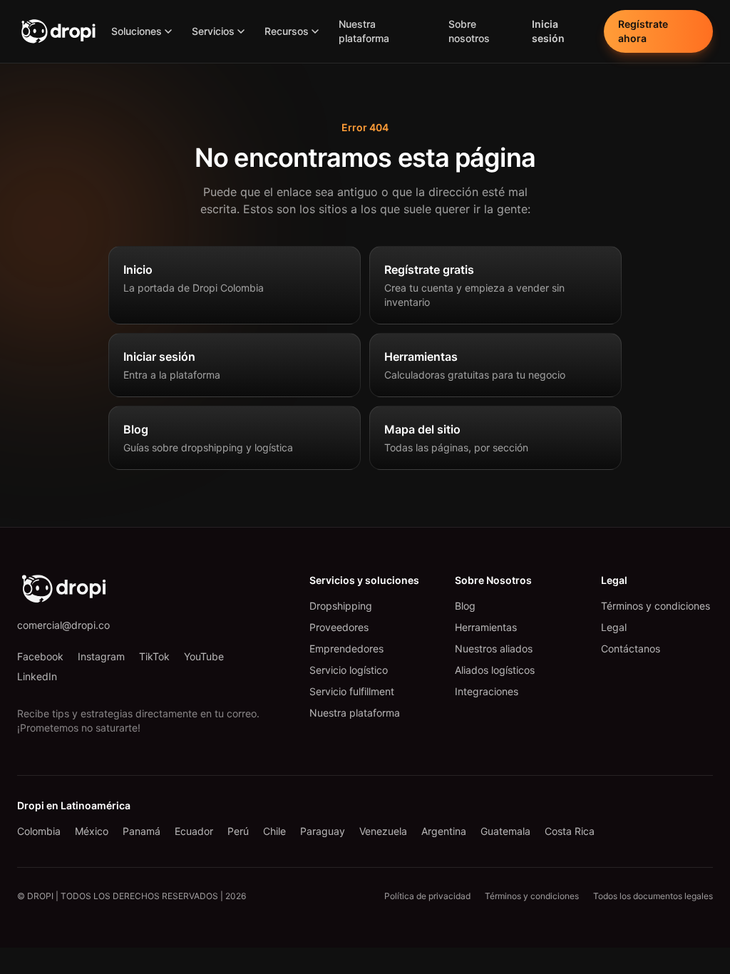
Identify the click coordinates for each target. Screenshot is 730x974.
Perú (238, 831)
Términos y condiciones (655, 606)
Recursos (286, 31)
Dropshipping (340, 606)
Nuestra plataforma (364, 31)
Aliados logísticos (495, 670)
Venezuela (383, 831)
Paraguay (322, 831)
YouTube (204, 656)
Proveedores (339, 627)
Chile (274, 831)
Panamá (141, 831)
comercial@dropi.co (63, 625)
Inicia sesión (548, 31)
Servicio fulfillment (351, 691)
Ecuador (194, 831)
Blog (465, 606)
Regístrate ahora (643, 31)
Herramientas (486, 627)
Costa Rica (570, 831)
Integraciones (486, 691)
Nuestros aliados (494, 648)
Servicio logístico (348, 670)
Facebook (40, 656)
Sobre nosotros (469, 31)
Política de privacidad (427, 896)
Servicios (213, 31)
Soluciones (136, 31)
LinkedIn (37, 676)
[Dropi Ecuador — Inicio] (58, 31)
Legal (614, 627)
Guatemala (505, 831)
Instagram (101, 656)
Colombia (39, 831)
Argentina (443, 831)
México (91, 831)
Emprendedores (346, 648)
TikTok (154, 656)
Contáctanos (630, 648)
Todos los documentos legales (653, 896)
